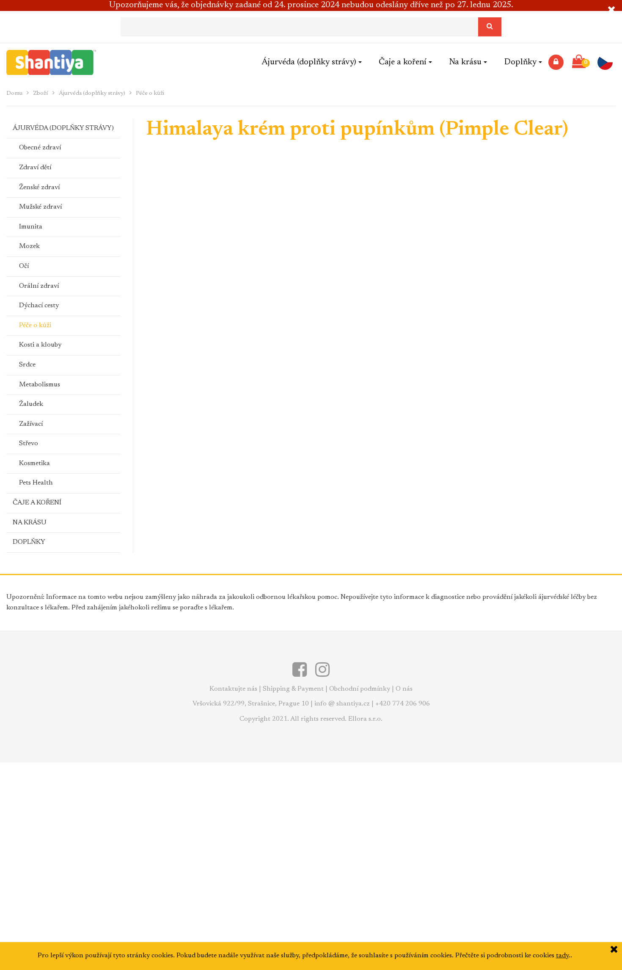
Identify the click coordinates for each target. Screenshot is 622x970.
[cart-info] (579, 62)
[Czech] (608, 62)
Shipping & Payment (293, 689)
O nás (404, 689)
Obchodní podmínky (359, 689)
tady (562, 955)
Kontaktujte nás (233, 689)
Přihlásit (556, 62)
